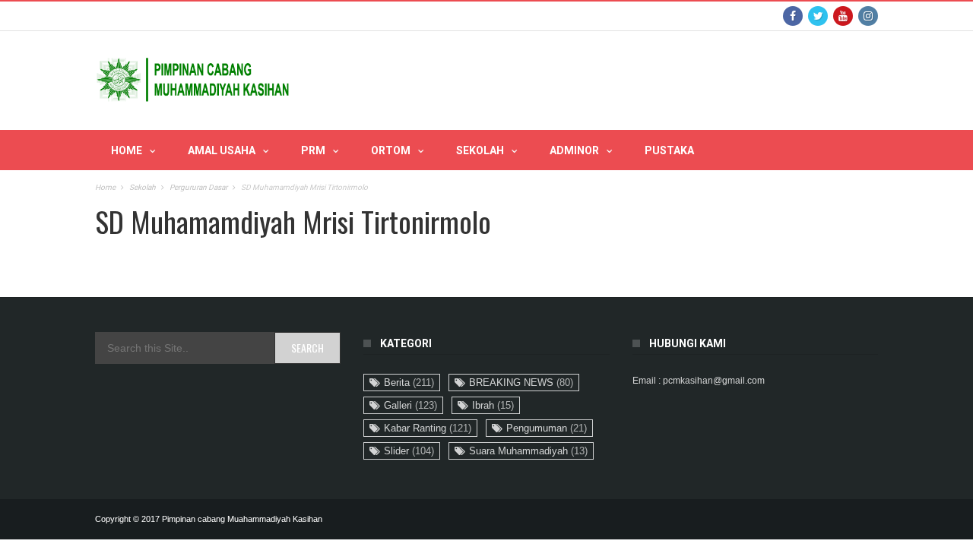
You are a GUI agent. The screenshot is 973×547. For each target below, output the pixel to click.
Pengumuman (546, 428)
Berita (409, 382)
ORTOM (390, 150)
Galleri (410, 405)
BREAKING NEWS (521, 382)
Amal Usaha (221, 150)
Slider (409, 451)
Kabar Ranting (427, 428)
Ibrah (493, 405)
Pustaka (669, 150)
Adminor (574, 150)
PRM (313, 150)
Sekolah (480, 150)
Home (126, 150)
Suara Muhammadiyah (528, 451)
